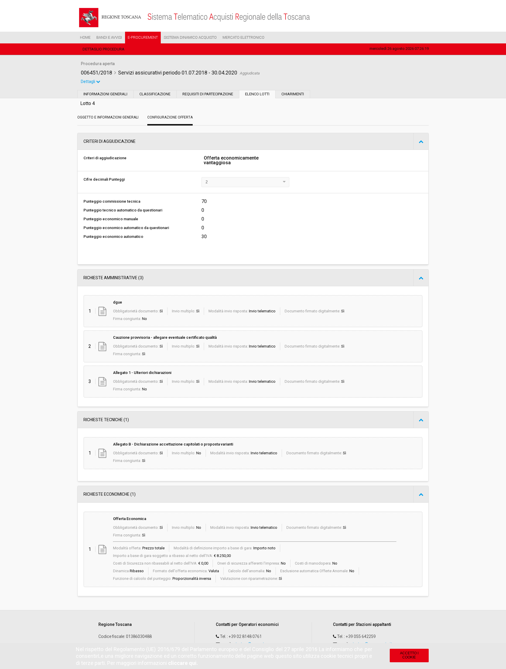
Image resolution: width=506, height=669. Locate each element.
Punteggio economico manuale (110, 219)
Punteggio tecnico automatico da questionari (122, 210)
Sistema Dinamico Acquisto (190, 37)
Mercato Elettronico (243, 37)
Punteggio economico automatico (113, 236)
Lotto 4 (87, 103)
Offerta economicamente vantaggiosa (231, 160)
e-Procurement (143, 37)
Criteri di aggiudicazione (104, 158)
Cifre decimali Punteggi (104, 179)
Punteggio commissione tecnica (111, 201)
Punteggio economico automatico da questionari (126, 228)
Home (85, 37)
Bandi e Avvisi (109, 37)
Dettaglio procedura (103, 49)
